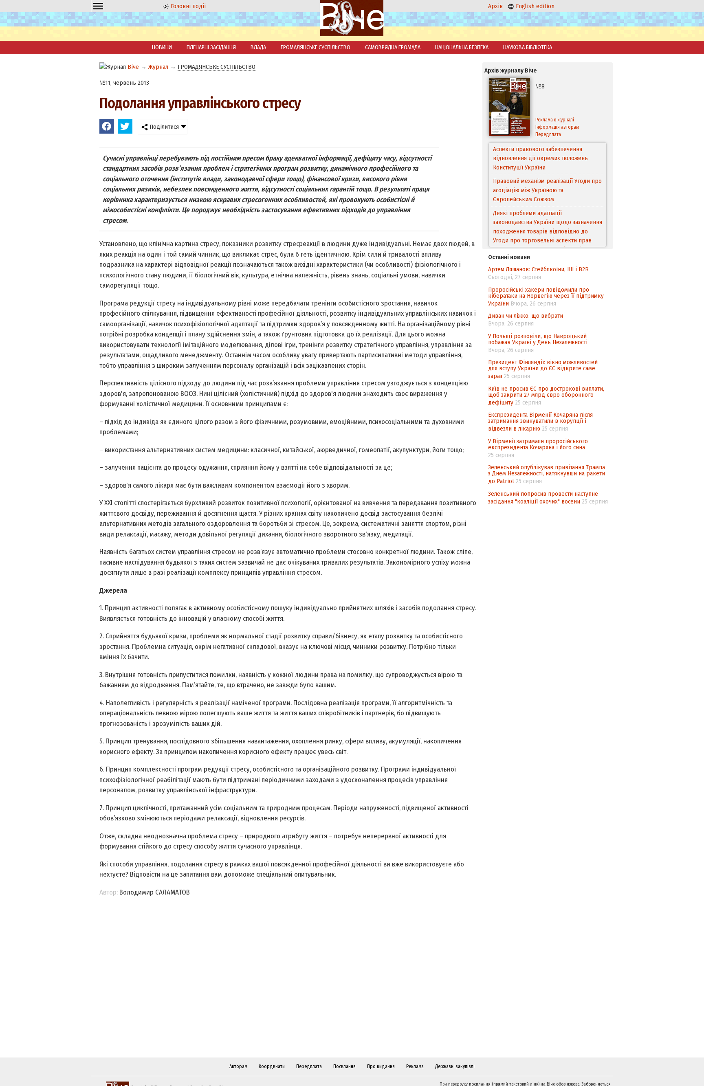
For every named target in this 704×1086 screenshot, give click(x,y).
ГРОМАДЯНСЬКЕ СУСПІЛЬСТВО (315, 47)
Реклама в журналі (554, 120)
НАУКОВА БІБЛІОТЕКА (527, 47)
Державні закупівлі (455, 1066)
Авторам (238, 1066)
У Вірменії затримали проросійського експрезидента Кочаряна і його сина (538, 444)
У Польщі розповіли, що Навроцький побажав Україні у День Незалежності (537, 339)
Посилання (344, 1066)
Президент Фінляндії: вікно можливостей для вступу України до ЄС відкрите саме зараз (543, 369)
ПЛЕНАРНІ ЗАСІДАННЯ (211, 47)
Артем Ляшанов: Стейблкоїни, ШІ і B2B (538, 269)
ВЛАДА (258, 47)
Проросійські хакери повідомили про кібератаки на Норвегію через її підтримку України (546, 296)
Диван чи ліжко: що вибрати (525, 315)
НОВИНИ (162, 47)
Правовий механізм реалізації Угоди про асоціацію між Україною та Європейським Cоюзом (547, 158)
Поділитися (163, 126)
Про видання (381, 1066)
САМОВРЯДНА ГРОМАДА (392, 47)
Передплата (548, 134)
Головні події (187, 6)
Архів (495, 6)
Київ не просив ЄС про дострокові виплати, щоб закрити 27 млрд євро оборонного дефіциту (546, 395)
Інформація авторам (557, 127)
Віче (133, 66)
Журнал (158, 66)
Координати (272, 1066)
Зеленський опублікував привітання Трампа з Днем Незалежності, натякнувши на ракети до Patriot (546, 474)
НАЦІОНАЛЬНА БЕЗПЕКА (461, 47)
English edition (534, 6)
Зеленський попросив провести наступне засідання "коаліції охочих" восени (543, 497)
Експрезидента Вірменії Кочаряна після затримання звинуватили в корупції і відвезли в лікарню (540, 421)
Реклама (415, 1066)
